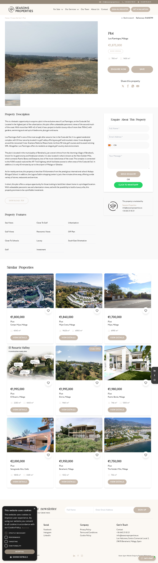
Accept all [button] (19, 552)
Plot (12, 321)
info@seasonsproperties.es (132, 208)
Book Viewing (115, 51)
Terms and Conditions (89, 532)
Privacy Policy (85, 529)
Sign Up (142, 510)
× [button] (34, 509)
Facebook (47, 529)
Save (142, 69)
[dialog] (19, 533)
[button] (20, 556)
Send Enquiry (128, 174)
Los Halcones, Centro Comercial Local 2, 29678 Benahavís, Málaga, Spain (132, 540)
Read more (25, 528)
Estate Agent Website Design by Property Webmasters (135, 556)
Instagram (47, 532)
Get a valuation (140, 9)
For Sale (56, 9)
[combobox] (110, 145)
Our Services (70, 9)
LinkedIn (47, 535)
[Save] (48, 310)
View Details (20, 337)
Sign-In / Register (120, 9)
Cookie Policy (85, 535)
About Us (95, 9)
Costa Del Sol (16, 18)
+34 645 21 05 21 (128, 211)
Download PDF (16, 200)
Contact (104, 9)
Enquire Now (118, 69)
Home (7, 18)
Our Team (85, 9)
